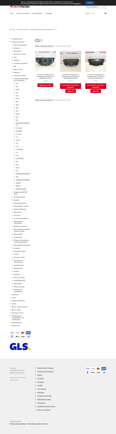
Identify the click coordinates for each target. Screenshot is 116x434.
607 (17, 117)
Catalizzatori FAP (17, 39)
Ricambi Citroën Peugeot (45, 368)
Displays (16, 200)
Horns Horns (18, 212)
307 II (17, 99)
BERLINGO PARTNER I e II (23, 124)
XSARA (18, 186)
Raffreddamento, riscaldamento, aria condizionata (18, 317)
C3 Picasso (19, 149)
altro (15, 57)
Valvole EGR (17, 283)
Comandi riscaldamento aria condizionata (41, 29)
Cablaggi (16, 72)
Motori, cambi (16, 310)
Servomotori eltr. (19, 265)
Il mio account (41, 389)
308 (17, 101)
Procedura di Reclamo (44, 396)
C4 (17, 152)
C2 (17, 137)
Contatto (40, 385)
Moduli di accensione (20, 226)
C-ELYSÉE (19, 131)
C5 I (17, 161)
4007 (17, 105)
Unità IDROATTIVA (19, 280)
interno (14, 304)
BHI (15, 66)
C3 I (17, 143)
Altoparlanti (17, 51)
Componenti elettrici (22, 29)
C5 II (17, 164)
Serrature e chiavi (19, 257)
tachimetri (17, 274)
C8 (17, 170)
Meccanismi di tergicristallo (18, 222)
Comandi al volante (20, 75)
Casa (11, 13)
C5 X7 (17, 168)
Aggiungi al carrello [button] (45, 85)
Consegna (48, 13)
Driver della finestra (20, 203)
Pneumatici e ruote (17, 313)
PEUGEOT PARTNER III (23, 180)
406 (17, 108)
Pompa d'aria (18, 237)
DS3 (17, 177)
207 (17, 86)
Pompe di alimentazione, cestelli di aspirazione (21, 241)
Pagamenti (40, 392)
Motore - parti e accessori (20, 306)
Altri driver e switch (20, 54)
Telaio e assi (16, 325)
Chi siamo (40, 378)
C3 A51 (18, 140)
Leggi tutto (70, 91)
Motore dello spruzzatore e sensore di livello (22, 230)
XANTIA (18, 183)
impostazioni (77, 3)
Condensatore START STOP (20, 193)
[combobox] (95, 7)
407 (17, 111)
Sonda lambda (18, 268)
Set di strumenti (17, 322)
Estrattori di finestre (20, 209)
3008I (17, 89)
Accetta (90, 3)
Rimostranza (41, 403)
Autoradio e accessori (20, 63)
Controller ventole (19, 197)
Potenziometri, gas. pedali (22, 245)
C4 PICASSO (20, 158)
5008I (17, 114)
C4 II (17, 155)
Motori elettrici (18, 234)
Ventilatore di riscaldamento (18, 290)
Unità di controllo (19, 277)
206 (17, 83)
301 (17, 92)
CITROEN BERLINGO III (23, 174)
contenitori (15, 294)
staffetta (16, 271)
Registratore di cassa (44, 399)
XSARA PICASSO (21, 189)
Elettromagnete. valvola (21, 206)
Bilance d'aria (18, 69)
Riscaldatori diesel (19, 251)
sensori (16, 254)
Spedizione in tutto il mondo (46, 406)
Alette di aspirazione (20, 45)
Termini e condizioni (22, 13)
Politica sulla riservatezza (45, 371)
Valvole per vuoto (19, 286)
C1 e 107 (18, 134)
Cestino (39, 375)
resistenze (17, 248)
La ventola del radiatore (21, 218)
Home (13, 29)
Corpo (14, 297)
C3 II (17, 146)
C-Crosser (19, 128)
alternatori (17, 48)
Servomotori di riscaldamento (18, 261)
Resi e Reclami (37, 13)
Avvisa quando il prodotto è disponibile (70, 86)
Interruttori (17, 215)
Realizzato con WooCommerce (37, 424)
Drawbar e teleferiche (18, 300)
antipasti (16, 60)
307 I (17, 95)
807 (17, 120)
